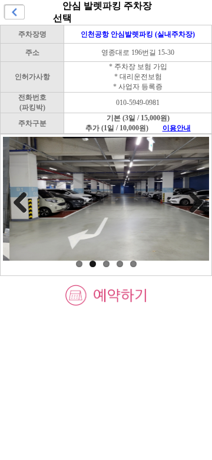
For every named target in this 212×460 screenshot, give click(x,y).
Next (191, 202)
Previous (20, 202)
